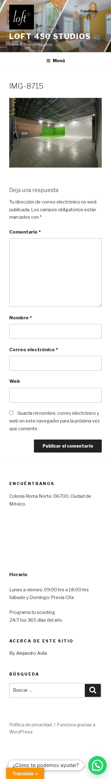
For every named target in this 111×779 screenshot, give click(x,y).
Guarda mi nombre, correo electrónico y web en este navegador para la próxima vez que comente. (54, 420)
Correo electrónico (33, 349)
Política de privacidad (30, 724)
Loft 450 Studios (50, 36)
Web (14, 381)
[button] (97, 765)
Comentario (25, 232)
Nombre (20, 318)
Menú (59, 60)
